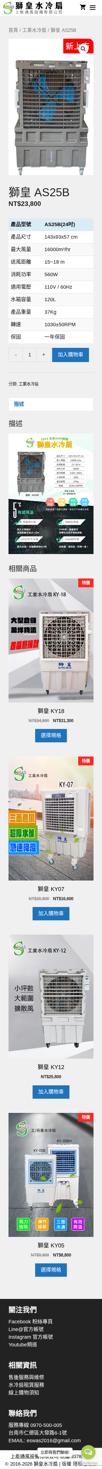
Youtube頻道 (22, 1345)
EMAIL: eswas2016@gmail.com (44, 1440)
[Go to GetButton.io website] (88, 1463)
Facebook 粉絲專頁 (30, 1322)
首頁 (13, 30)
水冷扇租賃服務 (26, 1385)
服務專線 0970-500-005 (35, 1425)
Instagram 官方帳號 (30, 1337)
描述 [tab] (19, 404)
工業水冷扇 (34, 30)
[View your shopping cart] (83, 8)
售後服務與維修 (26, 1377)
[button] (83, 49)
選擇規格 (51, 735)
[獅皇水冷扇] (35, 8)
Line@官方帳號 (26, 1329)
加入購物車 (70, 355)
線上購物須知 (23, 1393)
